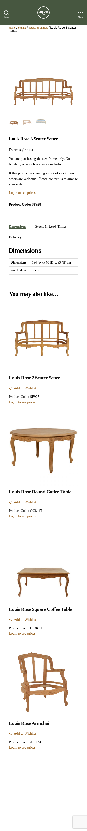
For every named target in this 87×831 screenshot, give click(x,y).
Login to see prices (22, 193)
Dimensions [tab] (17, 226)
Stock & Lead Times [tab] (50, 226)
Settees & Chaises (38, 27)
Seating (22, 27)
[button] (22, 388)
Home (12, 27)
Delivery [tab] (15, 237)
